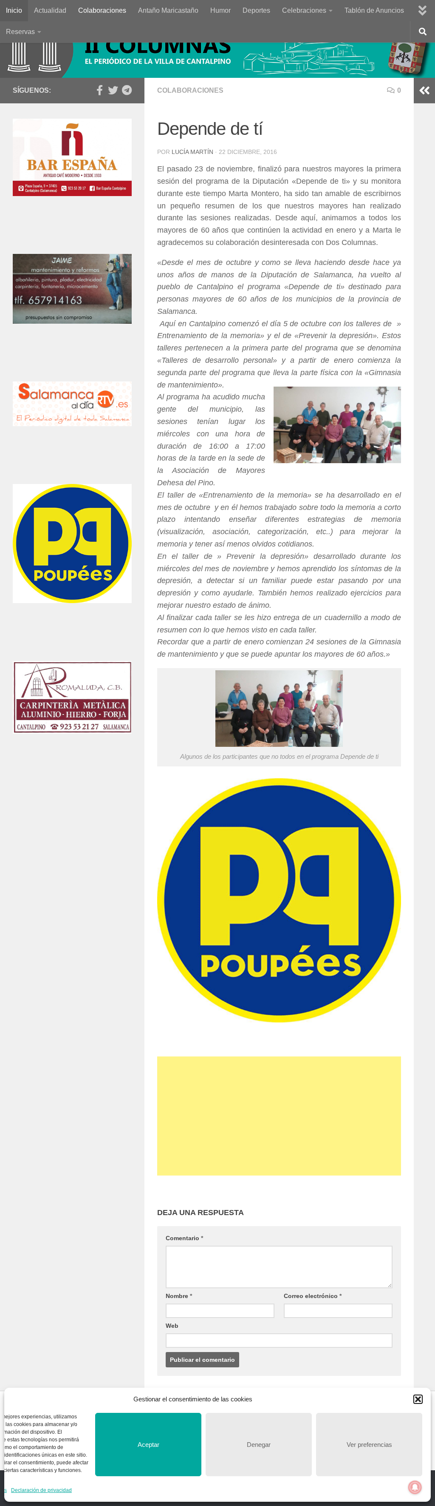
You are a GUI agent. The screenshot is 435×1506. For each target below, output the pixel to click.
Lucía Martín (192, 151)
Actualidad (50, 10)
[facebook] (99, 90)
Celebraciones (304, 10)
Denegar (259, 1444)
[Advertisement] (279, 1116)
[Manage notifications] (415, 1487)
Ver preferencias (369, 1444)
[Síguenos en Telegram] (126, 90)
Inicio (14, 10)
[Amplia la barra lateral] (424, 90)
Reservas (20, 31)
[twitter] (113, 90)
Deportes (256, 10)
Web (172, 1325)
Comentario (184, 1238)
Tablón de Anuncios (374, 10)
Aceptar (148, 1444)
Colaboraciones (102, 10)
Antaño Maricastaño (168, 10)
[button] (418, 1399)
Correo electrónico (313, 1295)
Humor (220, 10)
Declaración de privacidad (41, 1490)
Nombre (179, 1295)
